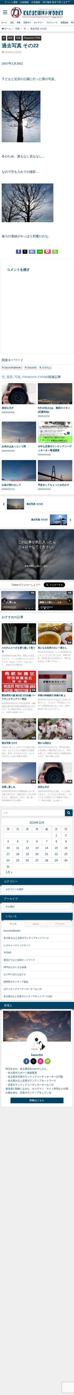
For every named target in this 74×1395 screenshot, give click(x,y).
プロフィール (52, 22)
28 (46, 860)
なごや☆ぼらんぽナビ (15, 974)
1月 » (9, 872)
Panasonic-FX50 (32, 38)
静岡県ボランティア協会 (16, 982)
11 (17, 847)
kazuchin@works (13, 367)
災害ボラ (27, 22)
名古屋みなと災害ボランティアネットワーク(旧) (28, 996)
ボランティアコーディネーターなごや (23, 989)
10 (8, 847)
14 (46, 847)
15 (56, 847)
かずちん (46, 367)
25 (17, 860)
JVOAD (7, 952)
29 (56, 860)
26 (27, 860)
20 (37, 854)
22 (56, 854)
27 (37, 860)
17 (8, 854)
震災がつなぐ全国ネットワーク (19, 960)
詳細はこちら (37, 1100)
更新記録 (64, 22)
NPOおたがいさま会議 (15, 967)
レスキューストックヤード (17, 945)
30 (65, 860)
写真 (18, 22)
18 (17, 854)
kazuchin (32, 367)
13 (37, 847)
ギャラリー (38, 22)
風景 (10, 38)
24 (8, 860)
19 (27, 854)
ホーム (4, 22)
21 (46, 854)
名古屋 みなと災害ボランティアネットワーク (26, 938)
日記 (12, 22)
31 (8, 866)
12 (27, 847)
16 (65, 847)
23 (65, 854)
